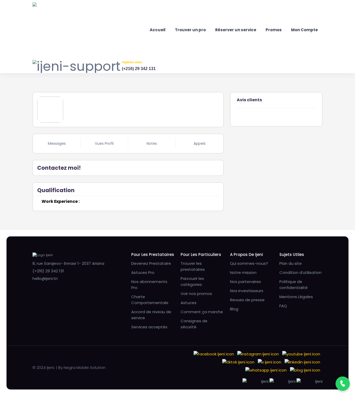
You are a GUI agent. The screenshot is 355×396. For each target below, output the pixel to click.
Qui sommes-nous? (249, 263)
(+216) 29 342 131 (139, 68)
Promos (274, 30)
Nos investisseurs (246, 290)
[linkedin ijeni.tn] (302, 361)
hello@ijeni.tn (45, 278)
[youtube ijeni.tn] (301, 353)
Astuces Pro (142, 272)
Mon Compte (304, 30)
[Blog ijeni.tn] (305, 370)
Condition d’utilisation (300, 272)
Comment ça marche (202, 312)
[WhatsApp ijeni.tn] (266, 370)
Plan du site (290, 263)
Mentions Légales (296, 296)
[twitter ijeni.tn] (269, 361)
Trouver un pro (190, 30)
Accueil (158, 30)
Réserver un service (235, 30)
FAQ (283, 306)
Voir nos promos (196, 293)
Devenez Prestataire (151, 263)
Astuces (188, 302)
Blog (234, 309)
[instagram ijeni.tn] (258, 353)
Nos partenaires (245, 281)
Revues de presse (247, 300)
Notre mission (243, 272)
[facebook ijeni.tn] (214, 353)
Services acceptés (149, 327)
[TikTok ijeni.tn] (238, 361)
